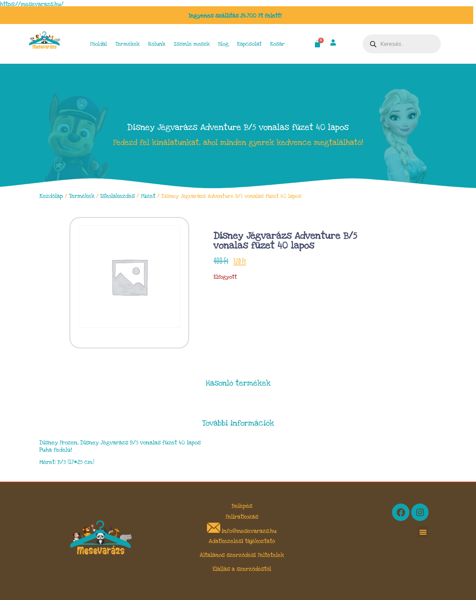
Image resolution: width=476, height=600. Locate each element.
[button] (423, 532)
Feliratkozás (241, 517)
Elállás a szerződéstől (242, 569)
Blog (223, 43)
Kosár (277, 43)
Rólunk (157, 43)
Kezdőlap (51, 196)
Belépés (242, 506)
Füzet (148, 196)
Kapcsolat (249, 43)
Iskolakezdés (117, 196)
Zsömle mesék (192, 43)
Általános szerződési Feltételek (242, 555)
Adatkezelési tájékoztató (242, 541)
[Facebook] (400, 512)
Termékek (127, 43)
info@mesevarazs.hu (249, 531)
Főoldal (98, 43)
